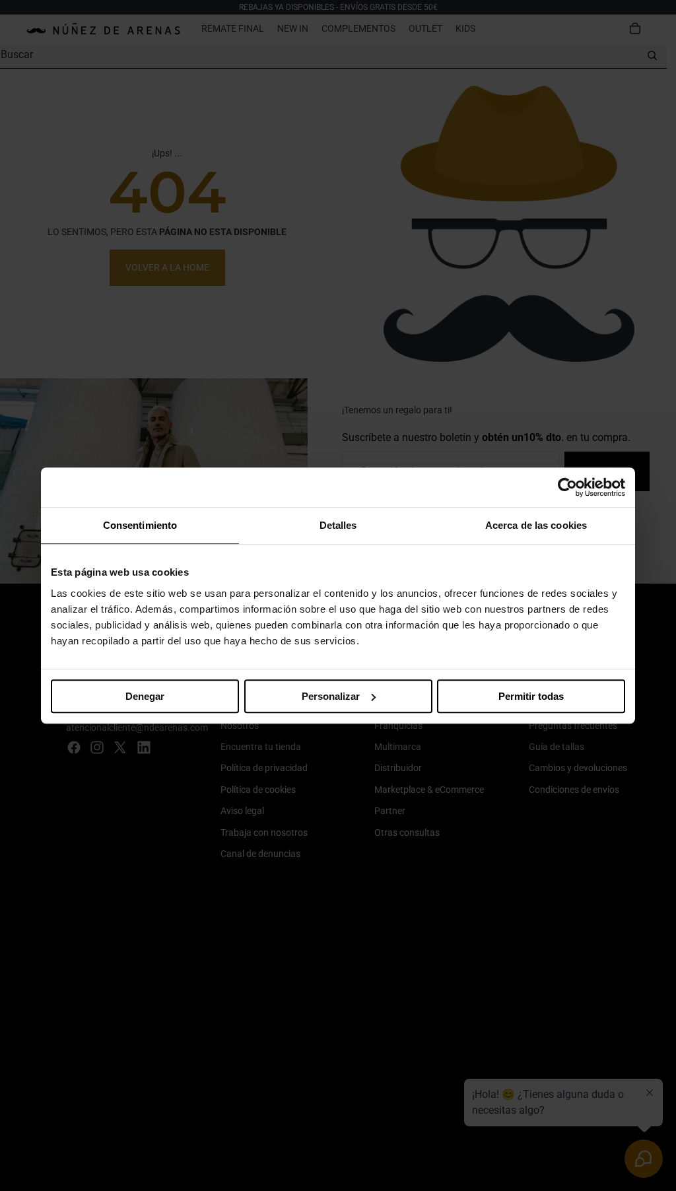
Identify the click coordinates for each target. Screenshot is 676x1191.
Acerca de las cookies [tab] (536, 525)
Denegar (144, 696)
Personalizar (331, 696)
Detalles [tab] (338, 525)
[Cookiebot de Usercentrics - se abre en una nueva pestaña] (567, 487)
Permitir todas (531, 696)
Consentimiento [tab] (140, 525)
